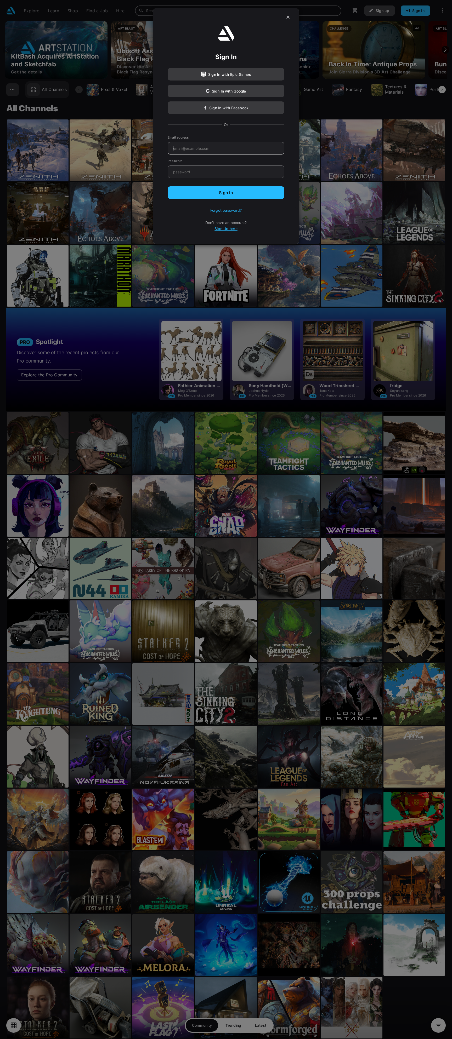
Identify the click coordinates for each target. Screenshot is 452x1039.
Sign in (226, 192)
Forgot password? (226, 210)
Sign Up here (226, 228)
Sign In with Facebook (228, 108)
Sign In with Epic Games (229, 74)
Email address (178, 137)
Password (175, 161)
